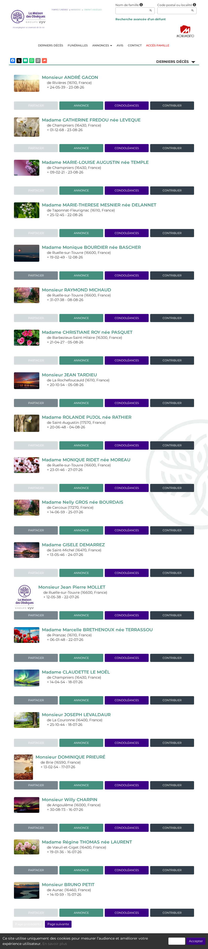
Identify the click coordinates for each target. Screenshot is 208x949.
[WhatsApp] (31, 60)
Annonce (81, 105)
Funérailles (78, 45)
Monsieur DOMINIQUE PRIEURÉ (70, 757)
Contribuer (172, 105)
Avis (120, 45)
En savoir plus (54, 943)
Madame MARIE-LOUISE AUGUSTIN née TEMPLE (95, 162)
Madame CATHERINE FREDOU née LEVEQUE (91, 119)
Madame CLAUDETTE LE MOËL (76, 672)
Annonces (100, 45)
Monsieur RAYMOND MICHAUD (76, 289)
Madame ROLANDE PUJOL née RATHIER (86, 417)
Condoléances (127, 105)
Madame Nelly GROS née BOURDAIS (82, 502)
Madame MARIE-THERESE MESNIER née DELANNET (99, 204)
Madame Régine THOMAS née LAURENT (87, 842)
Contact (135, 45)
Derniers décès (50, 45)
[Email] (25, 60)
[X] (19, 60)
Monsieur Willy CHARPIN (69, 799)
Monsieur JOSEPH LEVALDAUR (76, 714)
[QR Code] (38, 60)
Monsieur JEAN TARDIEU (69, 374)
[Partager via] (44, 60)
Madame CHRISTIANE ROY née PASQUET (87, 332)
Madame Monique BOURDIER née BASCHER (91, 247)
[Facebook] (12, 60)
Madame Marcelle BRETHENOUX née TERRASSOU (97, 629)
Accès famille (157, 45)
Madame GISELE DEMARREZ (73, 544)
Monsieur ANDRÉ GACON (70, 77)
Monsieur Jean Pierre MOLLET (71, 587)
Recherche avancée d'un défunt (140, 19)
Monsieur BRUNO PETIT (68, 884)
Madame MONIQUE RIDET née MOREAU (86, 459)
